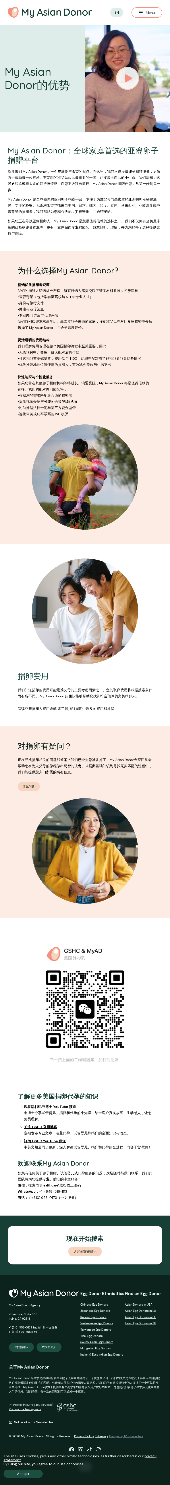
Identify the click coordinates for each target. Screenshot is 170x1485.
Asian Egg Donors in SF (140, 1323)
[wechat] (98, 1449)
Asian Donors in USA (139, 1304)
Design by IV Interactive (126, 1436)
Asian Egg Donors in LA (140, 1311)
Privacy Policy (84, 1436)
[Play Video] (127, 78)
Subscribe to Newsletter (34, 1422)
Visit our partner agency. (25, 1409)
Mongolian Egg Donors (95, 1348)
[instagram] (80, 1449)
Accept (23, 1473)
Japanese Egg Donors (95, 1311)
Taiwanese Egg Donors (95, 1330)
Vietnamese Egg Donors (96, 1323)
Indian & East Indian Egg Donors (101, 1354)
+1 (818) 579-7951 (20, 1332)
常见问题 (29, 786)
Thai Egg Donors (91, 1336)
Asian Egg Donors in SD (140, 1317)
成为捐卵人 (49, 1347)
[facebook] (71, 1449)
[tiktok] (89, 1449)
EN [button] (116, 12)
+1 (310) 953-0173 (20, 1327)
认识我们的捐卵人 (85, 1251)
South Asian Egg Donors (96, 1342)
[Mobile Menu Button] (146, 12)
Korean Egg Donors (93, 1317)
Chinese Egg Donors (94, 1304)
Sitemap (101, 1436)
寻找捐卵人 (21, 1347)
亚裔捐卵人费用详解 (41, 709)
